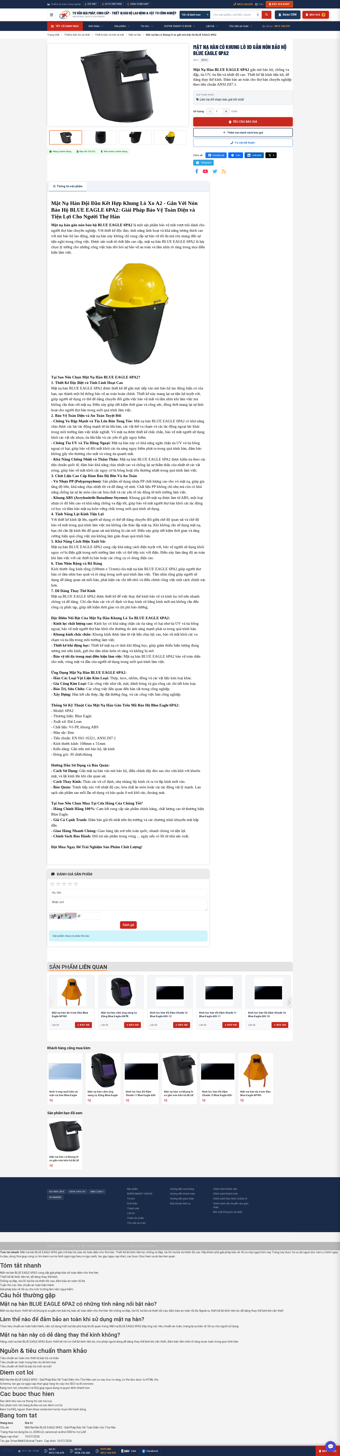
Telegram (205, 162)
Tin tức (131, 1198)
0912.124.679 (244, 4)
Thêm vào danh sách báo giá (245, 132)
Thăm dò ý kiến (135, 1218)
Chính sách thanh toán (225, 1193)
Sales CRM (290, 14)
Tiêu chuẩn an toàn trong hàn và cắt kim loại (28, 1362)
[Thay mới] (79, 916)
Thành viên (133, 1208)
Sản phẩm (132, 1188)
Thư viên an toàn (136, 1223)
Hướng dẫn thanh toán (182, 1193)
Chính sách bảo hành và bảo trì (230, 1198)
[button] (289, 1002)
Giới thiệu (132, 1203)
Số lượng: (199, 111)
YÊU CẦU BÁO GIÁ (245, 121)
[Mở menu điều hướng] (51, 14)
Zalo (261, 4)
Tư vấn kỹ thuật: (245, 142)
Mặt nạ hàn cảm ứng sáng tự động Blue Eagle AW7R (103, 1093)
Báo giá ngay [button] (281, 4)
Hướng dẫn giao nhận (182, 1198)
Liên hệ (131, 1213)
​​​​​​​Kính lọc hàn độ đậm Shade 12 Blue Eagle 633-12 (217, 1093)
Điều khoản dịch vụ (180, 1203)
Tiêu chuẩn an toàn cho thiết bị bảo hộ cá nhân (29, 1358)
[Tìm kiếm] (266, 15)
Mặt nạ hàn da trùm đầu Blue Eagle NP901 (255, 1093)
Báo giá (85, 1024)
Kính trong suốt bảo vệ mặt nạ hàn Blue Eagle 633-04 (63, 1093)
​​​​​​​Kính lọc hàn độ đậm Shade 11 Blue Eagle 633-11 (141, 1093)
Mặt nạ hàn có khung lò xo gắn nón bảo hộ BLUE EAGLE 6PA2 (179, 1093)
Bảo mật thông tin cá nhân (227, 1211)
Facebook (218, 155)
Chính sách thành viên (225, 1188)
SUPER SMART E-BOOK (139, 1193)
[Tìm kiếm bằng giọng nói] (257, 14)
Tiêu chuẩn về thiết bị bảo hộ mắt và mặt (26, 1366)
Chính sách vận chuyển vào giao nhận (231, 1205)
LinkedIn (256, 155)
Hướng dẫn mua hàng (182, 1188)
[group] (117, 85)
